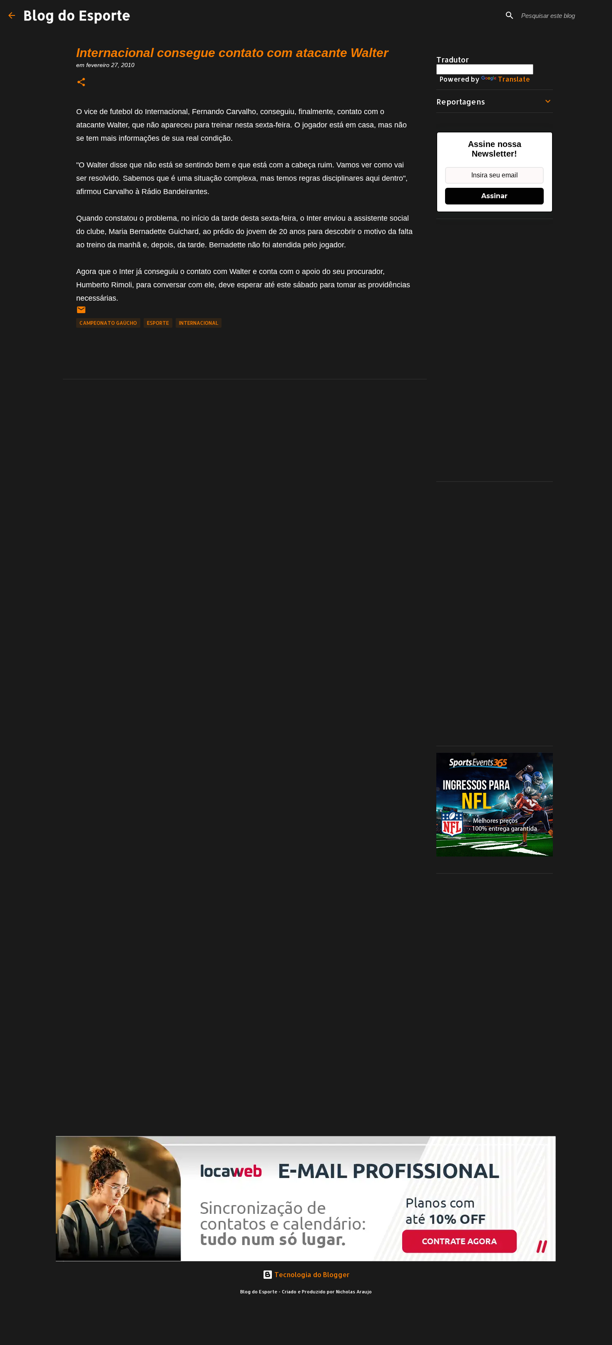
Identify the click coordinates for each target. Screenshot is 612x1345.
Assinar (494, 196)
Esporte (158, 323)
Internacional (198, 323)
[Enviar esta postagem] (81, 313)
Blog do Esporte (77, 15)
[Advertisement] (494, 350)
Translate (514, 79)
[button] (81, 82)
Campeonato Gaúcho (108, 323)
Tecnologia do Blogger (311, 1274)
